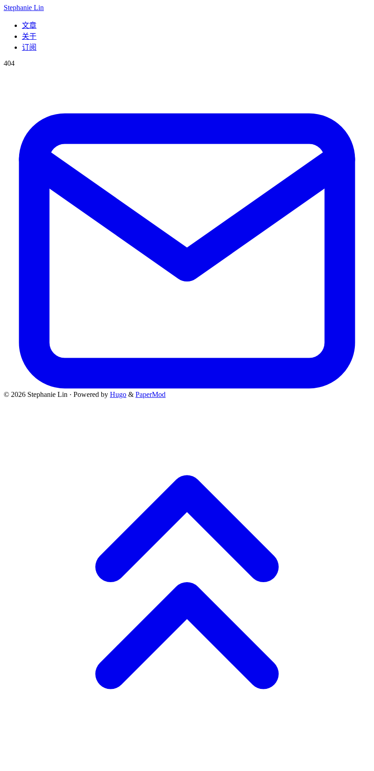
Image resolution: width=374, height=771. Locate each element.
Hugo (118, 394)
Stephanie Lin (24, 7)
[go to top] (187, 763)
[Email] (187, 386)
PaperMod (150, 394)
